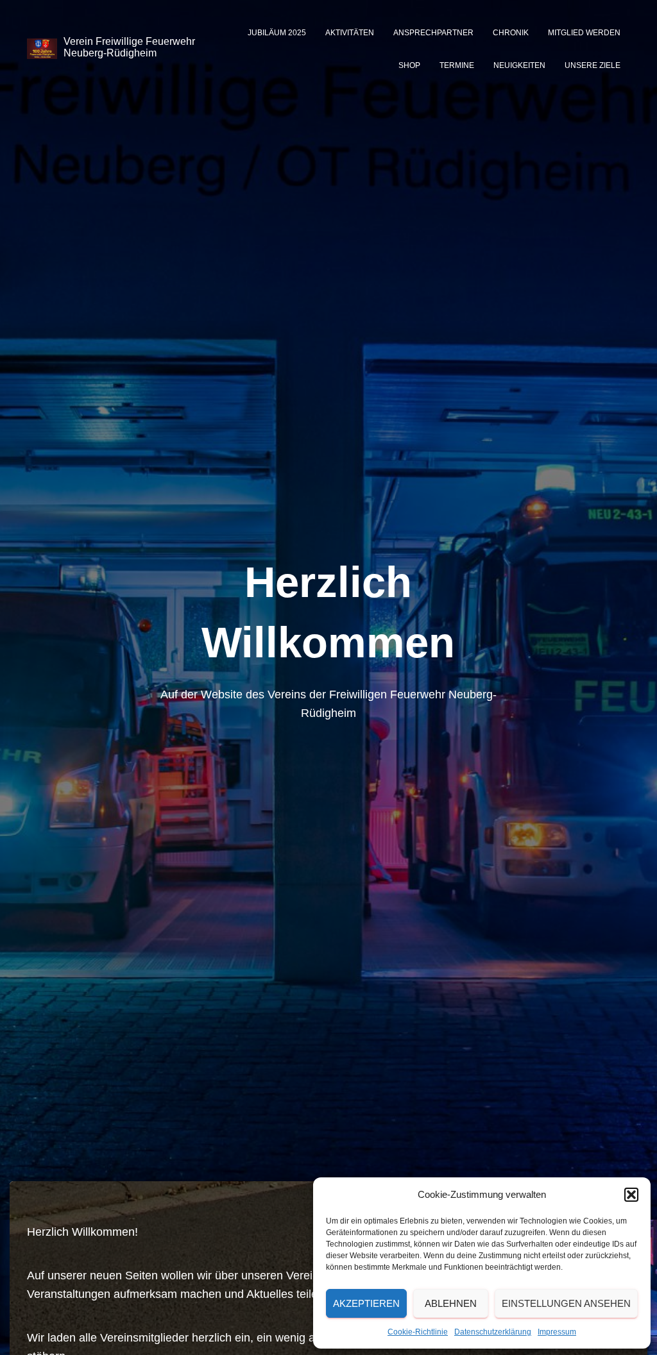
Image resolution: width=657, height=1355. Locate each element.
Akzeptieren (366, 1303)
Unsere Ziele (592, 65)
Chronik (511, 32)
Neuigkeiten (519, 65)
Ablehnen (451, 1303)
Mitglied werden (584, 32)
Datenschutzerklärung (492, 1331)
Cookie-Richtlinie (418, 1331)
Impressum (557, 1331)
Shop (409, 65)
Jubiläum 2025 (277, 32)
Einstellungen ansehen (566, 1303)
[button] (631, 1194)
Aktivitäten (349, 32)
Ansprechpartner (433, 32)
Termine (456, 65)
